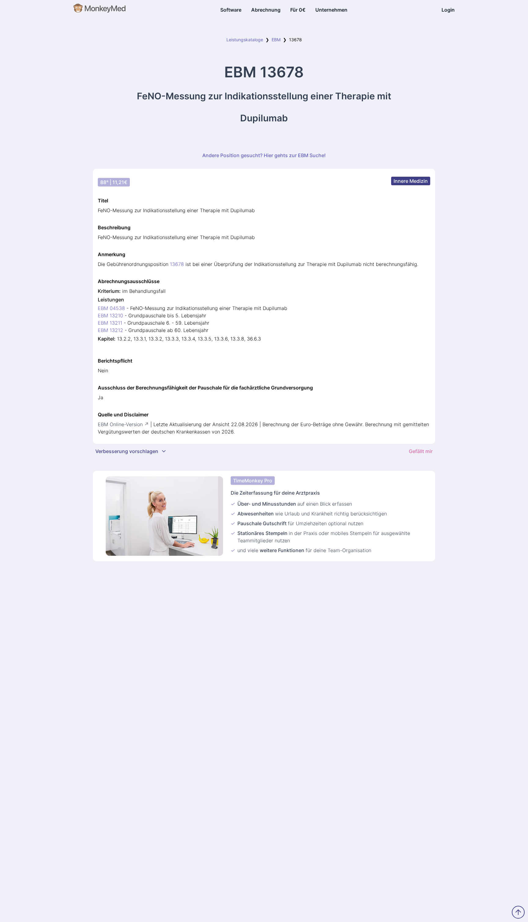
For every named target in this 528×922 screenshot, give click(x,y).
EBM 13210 (110, 315)
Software (230, 10)
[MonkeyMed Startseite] (99, 10)
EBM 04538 (111, 308)
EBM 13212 (110, 330)
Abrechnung (265, 10)
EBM (276, 39)
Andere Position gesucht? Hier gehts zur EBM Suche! (264, 155)
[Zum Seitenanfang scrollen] (518, 912)
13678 (177, 264)
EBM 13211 (110, 323)
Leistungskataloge (244, 39)
